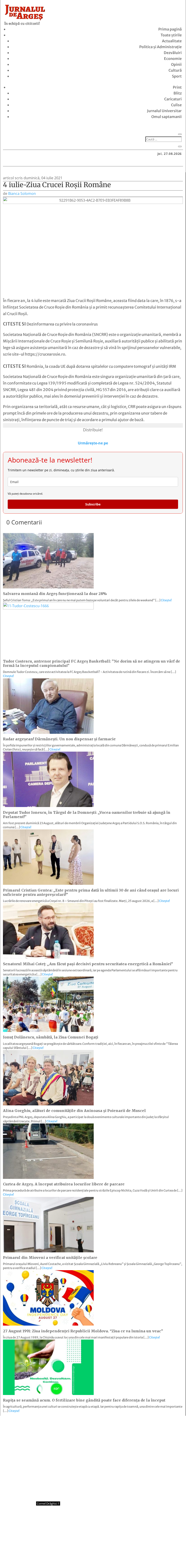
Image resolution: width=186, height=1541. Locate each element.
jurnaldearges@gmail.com (41, 1427)
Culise (176, 105)
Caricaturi (173, 99)
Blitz (178, 93)
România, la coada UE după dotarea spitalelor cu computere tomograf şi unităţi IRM (101, 366)
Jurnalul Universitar (164, 111)
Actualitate (172, 41)
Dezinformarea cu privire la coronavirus (62, 324)
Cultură (175, 70)
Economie (173, 58)
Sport (177, 76)
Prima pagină (170, 29)
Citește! (166, 600)
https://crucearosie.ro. (45, 354)
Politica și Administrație (160, 47)
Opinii (176, 64)
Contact (66, 1528)
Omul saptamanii (166, 116)
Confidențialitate (93, 1528)
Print (177, 87)
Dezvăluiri (173, 52)
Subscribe (92, 504)
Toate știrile (171, 35)
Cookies (120, 1528)
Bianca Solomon (22, 193)
